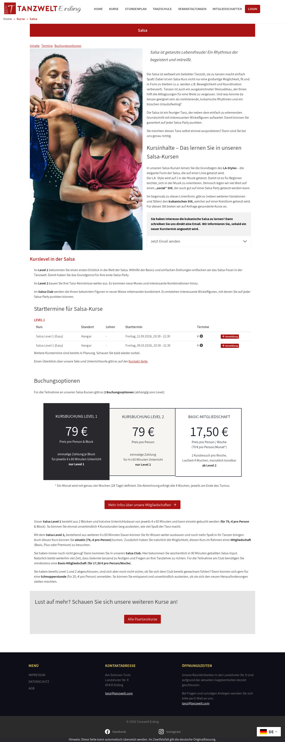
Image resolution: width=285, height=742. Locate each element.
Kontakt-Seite (138, 361)
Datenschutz (39, 681)
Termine (47, 46)
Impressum (37, 675)
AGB (31, 688)
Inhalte (35, 46)
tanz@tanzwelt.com (119, 693)
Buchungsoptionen (67, 46)
